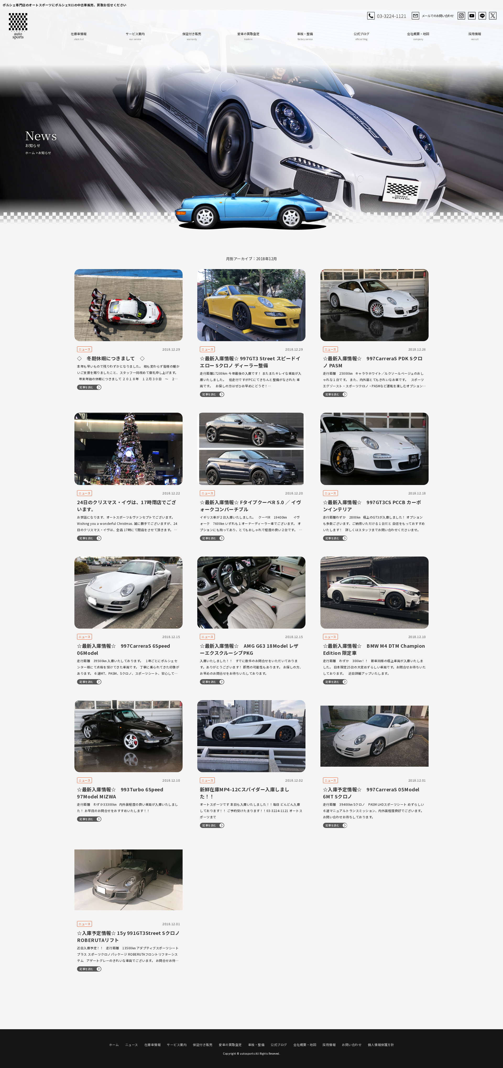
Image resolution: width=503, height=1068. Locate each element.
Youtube (472, 15)
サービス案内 (135, 36)
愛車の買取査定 (248, 36)
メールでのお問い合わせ (437, 15)
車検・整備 (305, 36)
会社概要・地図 (418, 36)
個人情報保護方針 (381, 1044)
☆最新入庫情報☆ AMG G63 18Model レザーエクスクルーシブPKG (249, 649)
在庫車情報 (78, 36)
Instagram (461, 15)
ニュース (131, 1044)
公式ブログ (361, 36)
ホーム (30, 152)
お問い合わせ (352, 1044)
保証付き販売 (191, 36)
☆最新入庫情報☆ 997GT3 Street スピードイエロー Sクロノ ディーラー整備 (250, 362)
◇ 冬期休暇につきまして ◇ (111, 358)
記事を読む (87, 387)
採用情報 (474, 36)
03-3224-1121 (391, 15)
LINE (482, 15)
